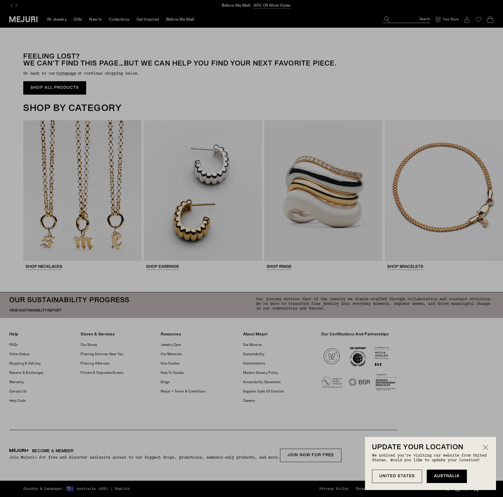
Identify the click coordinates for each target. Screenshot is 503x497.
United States (397, 476)
